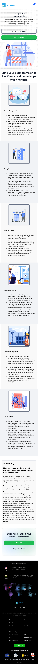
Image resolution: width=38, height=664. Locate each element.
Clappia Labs (27, 640)
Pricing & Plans (13, 629)
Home (11, 620)
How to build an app (14, 636)
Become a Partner (26, 633)
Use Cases (12, 623)
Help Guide (12, 626)
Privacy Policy (13, 632)
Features (26, 623)
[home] (13, 5)
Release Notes (28, 637)
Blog (25, 620)
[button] (34, 5)
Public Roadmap (13, 640)
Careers (26, 629)
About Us (26, 626)
